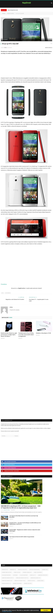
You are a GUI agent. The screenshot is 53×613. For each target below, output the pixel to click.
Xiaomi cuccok (31, 580)
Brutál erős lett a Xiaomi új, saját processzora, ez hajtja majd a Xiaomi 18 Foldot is (9, 334)
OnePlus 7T (32, 575)
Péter (5, 47)
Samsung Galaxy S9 (35, 577)
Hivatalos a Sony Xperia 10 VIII (43, 333)
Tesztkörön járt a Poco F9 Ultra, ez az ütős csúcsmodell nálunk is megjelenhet (26, 334)
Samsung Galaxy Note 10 (22, 577)
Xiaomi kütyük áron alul (13, 10)
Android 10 (12, 569)
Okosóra (15, 575)
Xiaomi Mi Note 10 (6, 583)
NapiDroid (26, 3)
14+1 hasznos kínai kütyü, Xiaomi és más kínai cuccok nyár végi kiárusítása (23, 516)
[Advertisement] (26, 66)
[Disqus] (26, 360)
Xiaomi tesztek (27, 583)
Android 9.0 (5, 569)
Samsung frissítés (42, 575)
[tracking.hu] (11, 594)
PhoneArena (4, 284)
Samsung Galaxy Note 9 (7, 577)
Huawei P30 (44, 569)
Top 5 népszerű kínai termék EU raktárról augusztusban (21, 536)
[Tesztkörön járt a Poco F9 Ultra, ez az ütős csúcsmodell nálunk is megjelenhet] (26, 326)
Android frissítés (22, 569)
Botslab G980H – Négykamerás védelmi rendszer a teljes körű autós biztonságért (24, 530)
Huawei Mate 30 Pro (6, 572)
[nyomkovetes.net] (12, 601)
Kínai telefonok (38, 572)
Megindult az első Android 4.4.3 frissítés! (15, 299)
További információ (7, 611)
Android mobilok (48, 47)
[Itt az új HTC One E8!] (26, 29)
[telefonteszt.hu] (33, 594)
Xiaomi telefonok (17, 583)
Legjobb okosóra (6, 575)
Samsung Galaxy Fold (20, 580)
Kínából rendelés (27, 572)
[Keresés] (51, 3)
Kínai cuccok (17, 572)
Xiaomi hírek (40, 580)
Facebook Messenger (34, 569)
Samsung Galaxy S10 (7, 580)
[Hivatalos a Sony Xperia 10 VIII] (44, 326)
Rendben (45, 610)
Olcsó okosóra (23, 575)
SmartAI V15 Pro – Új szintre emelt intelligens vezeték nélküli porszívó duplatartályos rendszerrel (25, 523)
